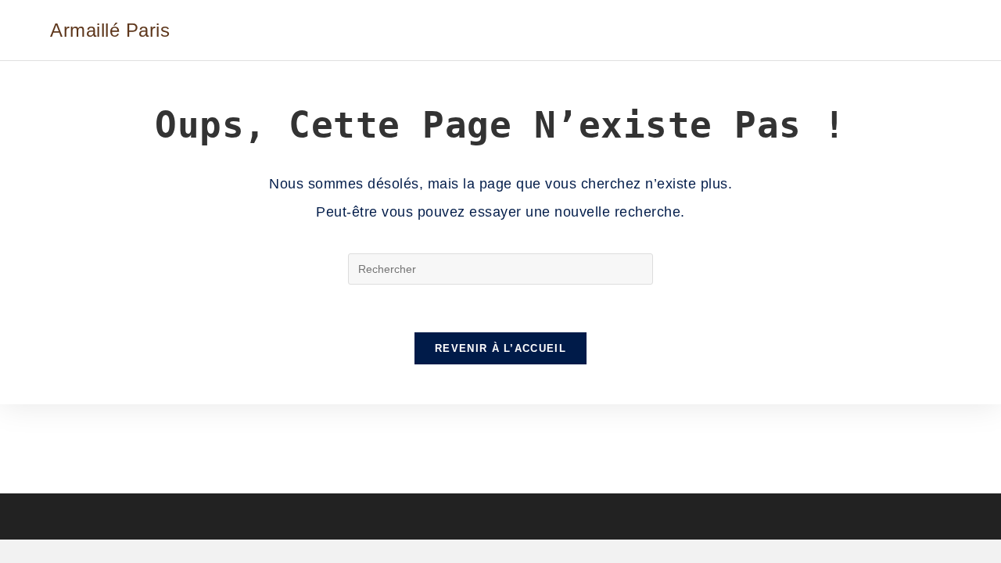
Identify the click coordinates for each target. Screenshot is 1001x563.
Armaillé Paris (110, 30)
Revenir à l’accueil (500, 348)
